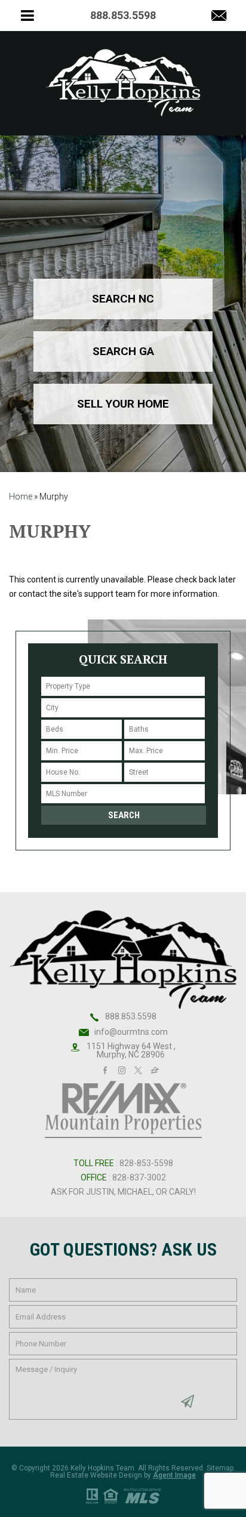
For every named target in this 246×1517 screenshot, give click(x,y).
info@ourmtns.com (131, 1032)
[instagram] (121, 1068)
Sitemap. (221, 1468)
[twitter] (138, 1068)
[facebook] (104, 1068)
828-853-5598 (146, 1163)
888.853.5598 (130, 1016)
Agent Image (174, 1475)
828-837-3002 (139, 1177)
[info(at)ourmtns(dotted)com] (218, 16)
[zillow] (154, 1068)
